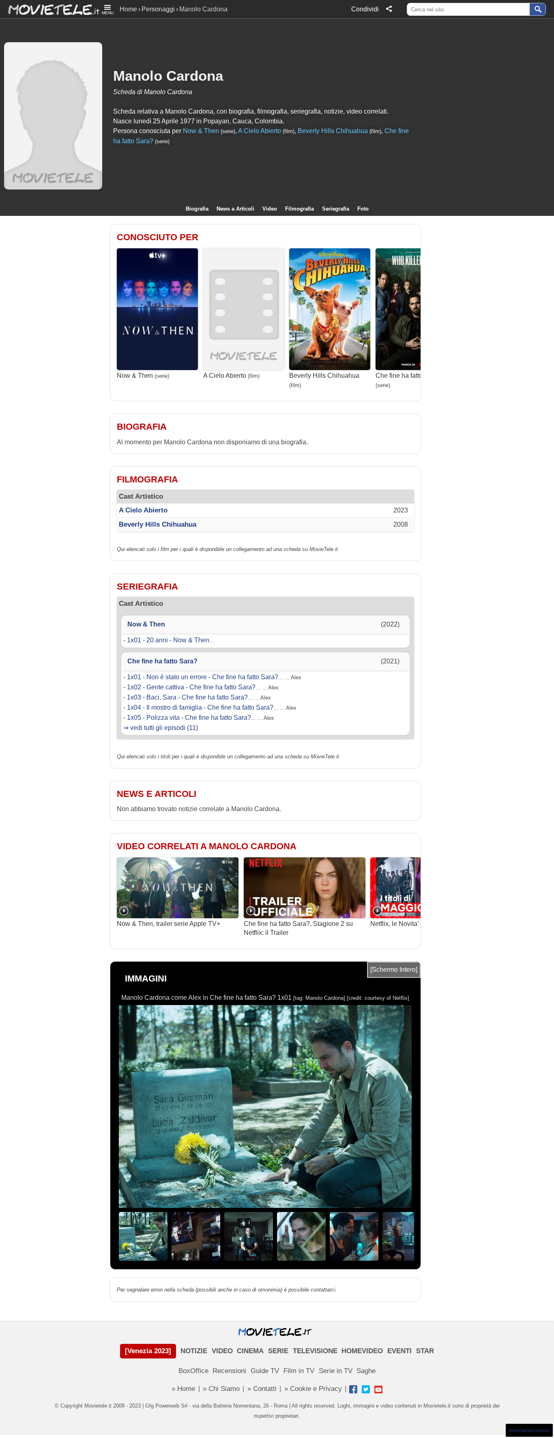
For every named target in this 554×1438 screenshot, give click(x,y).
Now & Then (201, 130)
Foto (363, 209)
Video (269, 209)
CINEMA (250, 1351)
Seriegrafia (335, 209)
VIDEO (222, 1351)
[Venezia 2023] (148, 1351)
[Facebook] (353, 1389)
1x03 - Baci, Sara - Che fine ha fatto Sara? (187, 697)
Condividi (365, 9)
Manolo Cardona (168, 76)
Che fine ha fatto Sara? (409, 375)
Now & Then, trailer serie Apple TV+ (168, 923)
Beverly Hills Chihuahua (333, 130)
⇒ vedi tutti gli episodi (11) (160, 727)
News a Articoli (235, 209)
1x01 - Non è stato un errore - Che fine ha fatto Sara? (202, 677)
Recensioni (229, 1371)
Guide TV (265, 1371)
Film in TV (298, 1371)
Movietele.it (49, 9)
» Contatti (262, 1389)
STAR (425, 1351)
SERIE (278, 1351)
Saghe (366, 1371)
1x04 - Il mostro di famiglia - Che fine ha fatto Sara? (200, 707)
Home (128, 9)
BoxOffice (193, 1371)
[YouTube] (378, 1389)
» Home (183, 1389)
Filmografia (299, 209)
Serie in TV (335, 1371)
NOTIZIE (193, 1351)
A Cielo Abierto (259, 130)
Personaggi (158, 9)
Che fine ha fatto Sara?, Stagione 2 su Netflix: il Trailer (298, 928)
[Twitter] (366, 1389)
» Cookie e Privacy (313, 1389)
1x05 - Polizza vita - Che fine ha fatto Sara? (189, 717)
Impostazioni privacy (529, 1430)
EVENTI (399, 1351)
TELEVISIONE (315, 1351)
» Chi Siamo (221, 1389)
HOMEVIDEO (362, 1351)
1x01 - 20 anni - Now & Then (168, 640)
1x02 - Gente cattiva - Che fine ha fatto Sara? (191, 687)
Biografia (197, 209)
